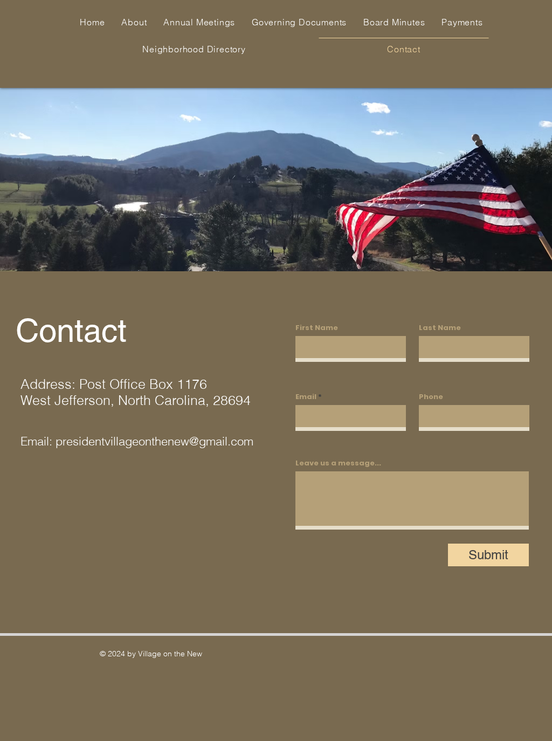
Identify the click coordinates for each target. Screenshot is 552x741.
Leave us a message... (338, 462)
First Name (316, 327)
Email (305, 396)
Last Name (440, 327)
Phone (431, 396)
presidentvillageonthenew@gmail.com (154, 441)
